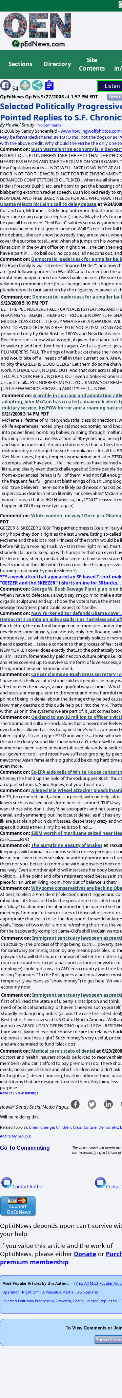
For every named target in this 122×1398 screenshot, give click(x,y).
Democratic (108, 1127)
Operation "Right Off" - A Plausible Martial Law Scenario (50, 1292)
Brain (33, 1127)
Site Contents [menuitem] (92, 64)
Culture (90, 1127)
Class (77, 1127)
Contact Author (28, 1187)
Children (63, 1127)
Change (47, 1127)
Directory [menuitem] (57, 64)
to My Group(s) (15, 1136)
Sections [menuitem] (20, 64)
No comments (49, 125)
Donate (85, 1254)
